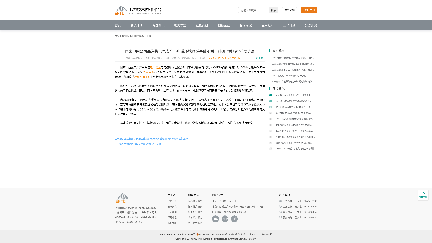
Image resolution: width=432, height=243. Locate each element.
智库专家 (246, 25)
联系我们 (172, 222)
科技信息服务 (195, 201)
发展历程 (172, 206)
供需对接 (289, 10)
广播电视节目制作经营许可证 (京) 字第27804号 (250, 234)
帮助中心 (172, 217)
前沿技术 (139, 35)
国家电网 (212, 58)
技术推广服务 (195, 206)
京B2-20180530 (167, 234)
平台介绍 (172, 201)
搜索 (273, 10)
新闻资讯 (127, 35)
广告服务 (172, 211)
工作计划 (289, 25)
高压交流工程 (234, 58)
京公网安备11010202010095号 (213, 234)
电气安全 (222, 58)
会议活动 (136, 25)
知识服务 (311, 25)
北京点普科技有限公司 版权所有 (242, 238)
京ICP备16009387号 (185, 234)
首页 (118, 25)
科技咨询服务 (195, 222)
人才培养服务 (195, 217)
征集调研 (202, 25)
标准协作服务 (195, 211)
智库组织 (267, 25)
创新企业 (224, 25)
